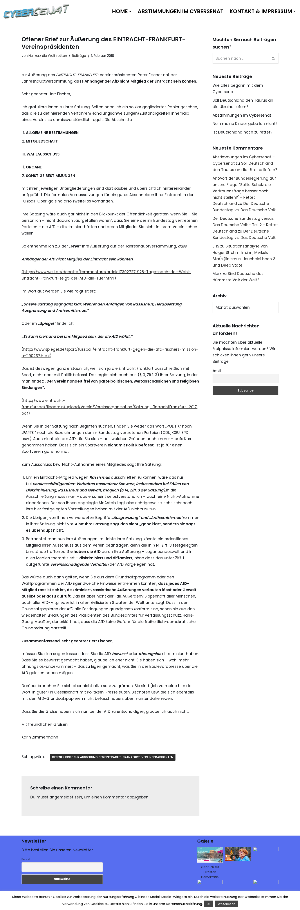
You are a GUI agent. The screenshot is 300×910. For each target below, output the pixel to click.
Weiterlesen (226, 904)
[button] (130, 11)
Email (217, 370)
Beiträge (79, 55)
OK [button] (208, 904)
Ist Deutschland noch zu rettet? (242, 132)
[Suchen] (273, 58)
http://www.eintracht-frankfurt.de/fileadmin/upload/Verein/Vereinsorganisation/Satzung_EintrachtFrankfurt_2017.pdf (109, 407)
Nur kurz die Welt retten (48, 55)
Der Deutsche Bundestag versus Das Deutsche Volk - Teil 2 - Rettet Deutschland (245, 225)
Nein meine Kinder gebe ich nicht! (245, 123)
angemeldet (61, 797)
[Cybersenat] (37, 11)
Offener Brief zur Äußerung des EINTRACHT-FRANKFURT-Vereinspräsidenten (112, 757)
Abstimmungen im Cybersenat (180, 11)
